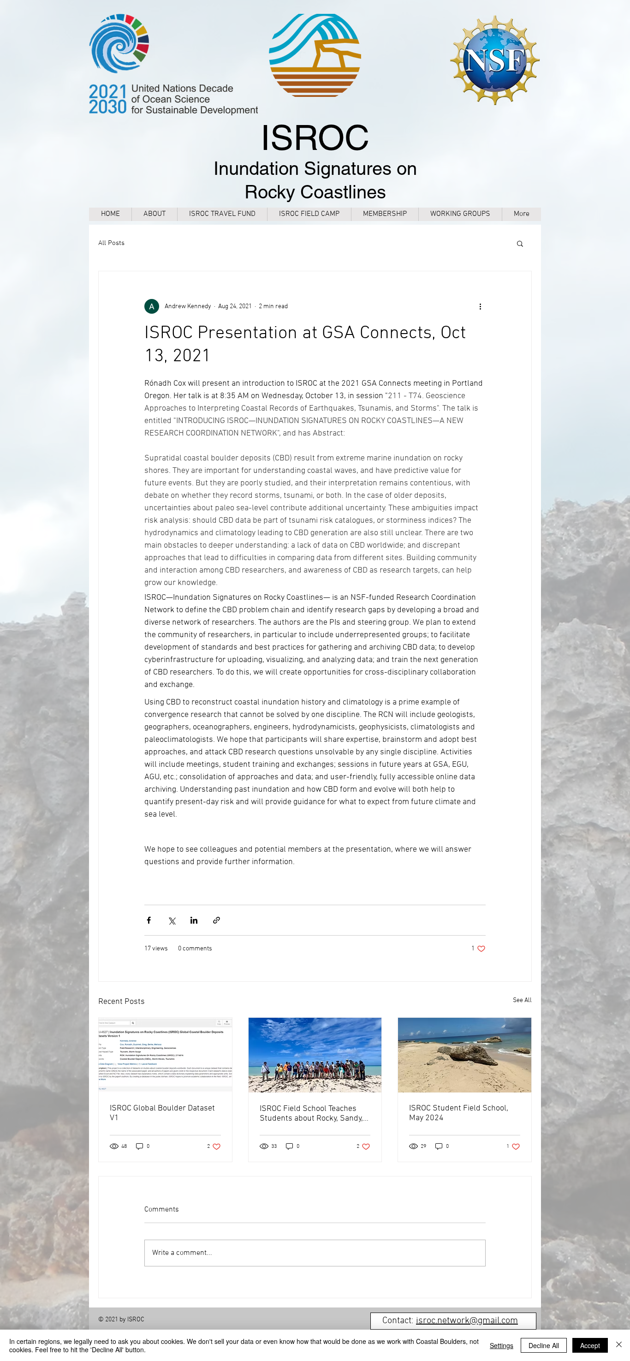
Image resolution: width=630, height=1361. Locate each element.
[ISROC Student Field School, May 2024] (464, 1055)
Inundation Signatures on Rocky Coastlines (315, 168)
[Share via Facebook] (148, 920)
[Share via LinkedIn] (194, 920)
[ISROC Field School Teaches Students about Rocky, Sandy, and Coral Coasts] (315, 1055)
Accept (590, 1345)
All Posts (111, 243)
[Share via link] (216, 920)
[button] (520, 243)
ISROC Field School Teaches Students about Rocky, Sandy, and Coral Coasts (311, 1113)
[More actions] (480, 306)
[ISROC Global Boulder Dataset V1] (165, 1055)
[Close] (618, 1345)
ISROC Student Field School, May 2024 (458, 1113)
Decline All (544, 1345)
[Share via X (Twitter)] (171, 920)
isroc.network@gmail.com (467, 1320)
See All (522, 1000)
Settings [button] (501, 1345)
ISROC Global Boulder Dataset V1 (162, 1113)
